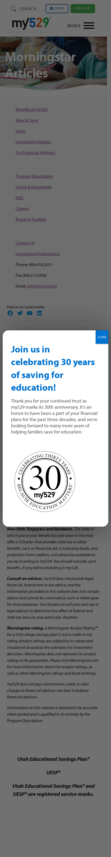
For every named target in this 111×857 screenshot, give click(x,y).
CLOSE (102, 337)
